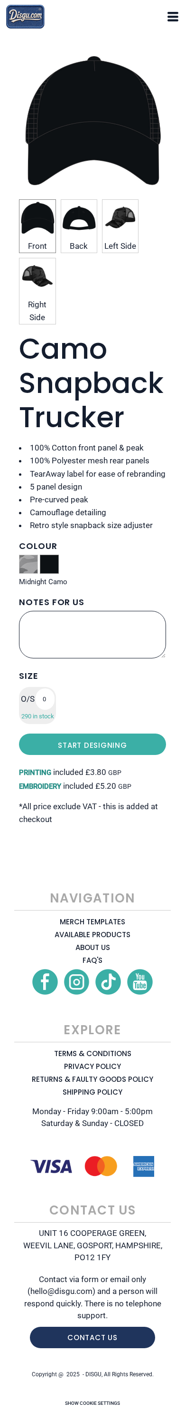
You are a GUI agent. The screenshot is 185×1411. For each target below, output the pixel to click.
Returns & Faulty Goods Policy (92, 1079)
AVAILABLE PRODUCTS (92, 935)
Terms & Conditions (92, 1053)
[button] (45, 982)
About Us (92, 947)
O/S (28, 699)
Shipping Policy (92, 1092)
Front (37, 246)
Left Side (120, 246)
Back (79, 246)
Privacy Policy (92, 1066)
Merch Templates (92, 922)
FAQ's (92, 960)
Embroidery (40, 786)
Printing (35, 772)
